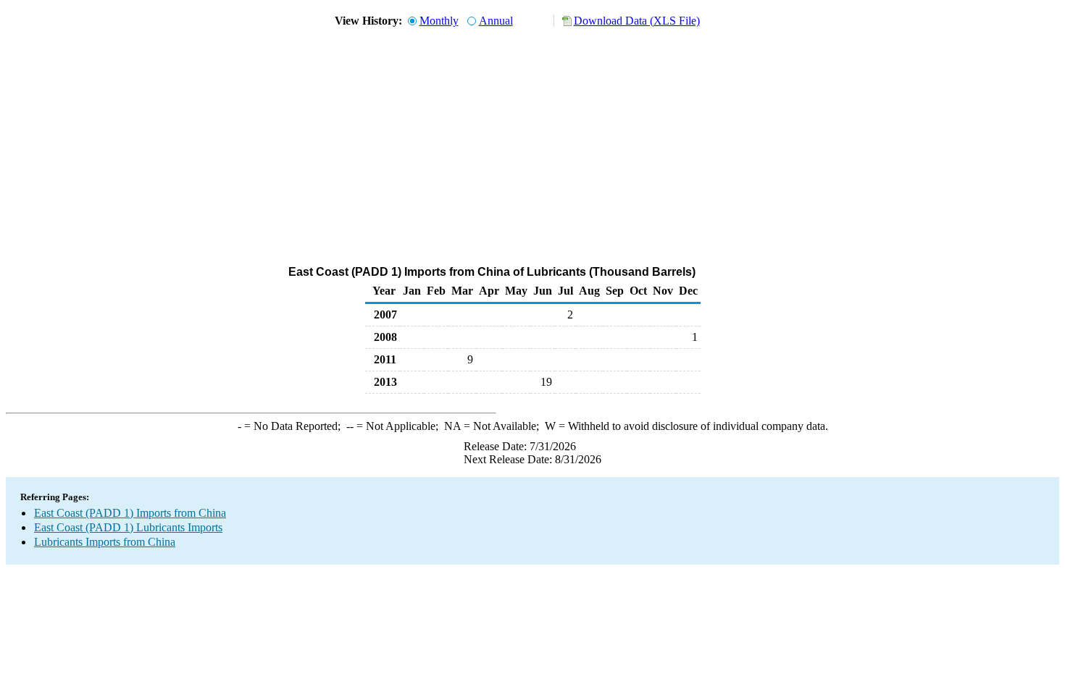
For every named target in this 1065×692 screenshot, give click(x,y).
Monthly (439, 20)
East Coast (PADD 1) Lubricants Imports (128, 527)
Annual (496, 20)
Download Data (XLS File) (637, 20)
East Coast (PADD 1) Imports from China (130, 513)
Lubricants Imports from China (104, 542)
